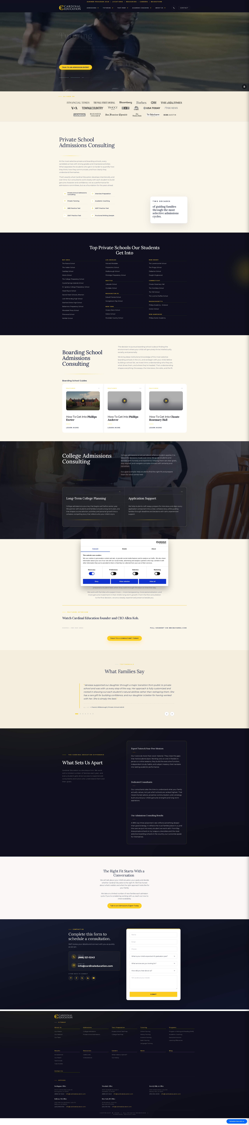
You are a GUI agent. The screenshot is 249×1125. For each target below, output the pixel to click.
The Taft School (154, 292)
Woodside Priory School (70, 310)
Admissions (91, 8)
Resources (131, 1)
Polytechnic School (112, 267)
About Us (159, 8)
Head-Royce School (69, 291)
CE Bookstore (87, 1051)
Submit (153, 987)
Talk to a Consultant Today (124, 638)
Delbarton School (155, 271)
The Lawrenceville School (157, 263)
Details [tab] (124, 549)
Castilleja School (67, 271)
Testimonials (58, 1054)
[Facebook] (76, 971)
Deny (96, 581)
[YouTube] (93, 971)
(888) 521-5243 (59, 1087)
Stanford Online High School (72, 303)
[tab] (75, 707)
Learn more (72, 427)
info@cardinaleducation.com (75, 1087)
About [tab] (154, 549)
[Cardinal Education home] (70, 7)
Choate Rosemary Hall (156, 284)
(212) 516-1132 (106, 1100)
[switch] (113, 573)
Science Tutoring (145, 1030)
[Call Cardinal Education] (174, 8)
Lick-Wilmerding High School (72, 299)
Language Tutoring (146, 1036)
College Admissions (89, 1024)
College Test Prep (117, 1027)
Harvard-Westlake (112, 263)
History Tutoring (145, 1027)
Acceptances (58, 1048)
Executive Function (175, 1030)
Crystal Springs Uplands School (72, 283)
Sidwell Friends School (113, 297)
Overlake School (111, 288)
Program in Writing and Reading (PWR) (181, 1024)
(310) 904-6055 (154, 1087)
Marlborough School (113, 271)
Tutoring (107, 8)
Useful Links (87, 1048)
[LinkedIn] (88, 971)
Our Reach (57, 1051)
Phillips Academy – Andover (158, 305)
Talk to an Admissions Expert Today (124, 899)
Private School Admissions (91, 1027)
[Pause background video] (244, 86)
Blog (171, 1044)
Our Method (58, 1027)
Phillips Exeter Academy (157, 318)
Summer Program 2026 (98, 1)
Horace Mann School (113, 310)
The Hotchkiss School (156, 288)
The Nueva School (68, 263)
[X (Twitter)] (82, 971)
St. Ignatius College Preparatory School (75, 287)
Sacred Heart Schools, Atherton (73, 295)
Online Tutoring (145, 1024)
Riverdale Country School (114, 318)
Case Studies (58, 1057)
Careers (144, 1)
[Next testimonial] (172, 707)
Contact (184, 8)
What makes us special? (119, 1048)
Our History (115, 1051)
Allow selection (124, 581)
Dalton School (110, 314)
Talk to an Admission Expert (75, 67)
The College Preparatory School (73, 279)
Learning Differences (176, 1033)
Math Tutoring (144, 1033)
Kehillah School (67, 318)
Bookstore (156, 1)
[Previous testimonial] (167, 707)
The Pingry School (155, 267)
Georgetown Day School (114, 301)
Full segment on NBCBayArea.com (168, 628)
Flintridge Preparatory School (116, 275)
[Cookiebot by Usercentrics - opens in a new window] (157, 542)
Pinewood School (68, 314)
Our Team (57, 1030)
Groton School (154, 309)
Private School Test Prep (120, 1024)
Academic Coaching (140, 8)
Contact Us (58, 1064)
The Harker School (68, 267)
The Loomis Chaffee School (158, 296)
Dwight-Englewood (155, 275)
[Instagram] (70, 971)
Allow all (152, 581)
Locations (117, 1)
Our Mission (58, 1024)
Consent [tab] (95, 549)
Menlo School (67, 275)
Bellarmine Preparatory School (72, 306)
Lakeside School (111, 284)
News (142, 1044)
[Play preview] (83, 400)
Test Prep (121, 8)
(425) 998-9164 (59, 1100)
